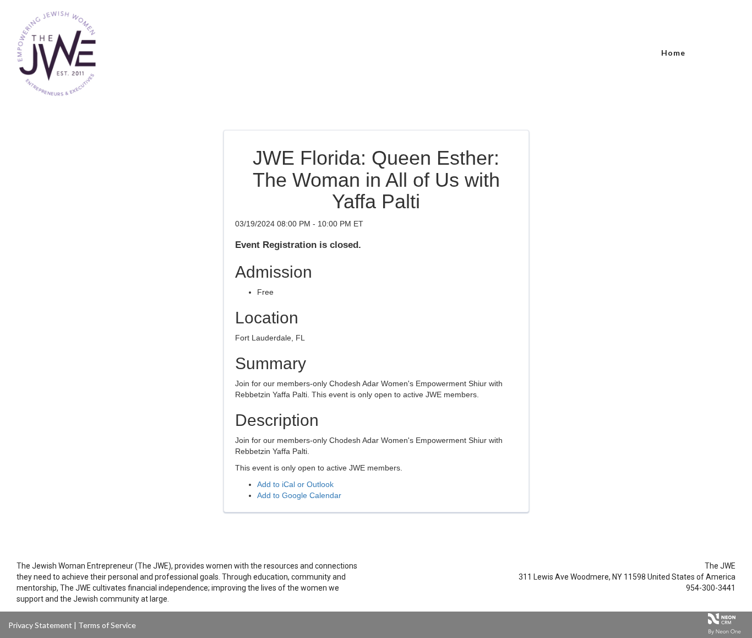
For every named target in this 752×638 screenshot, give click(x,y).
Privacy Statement (40, 625)
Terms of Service (107, 625)
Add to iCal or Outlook (295, 484)
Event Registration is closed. (298, 245)
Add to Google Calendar (299, 495)
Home (673, 52)
